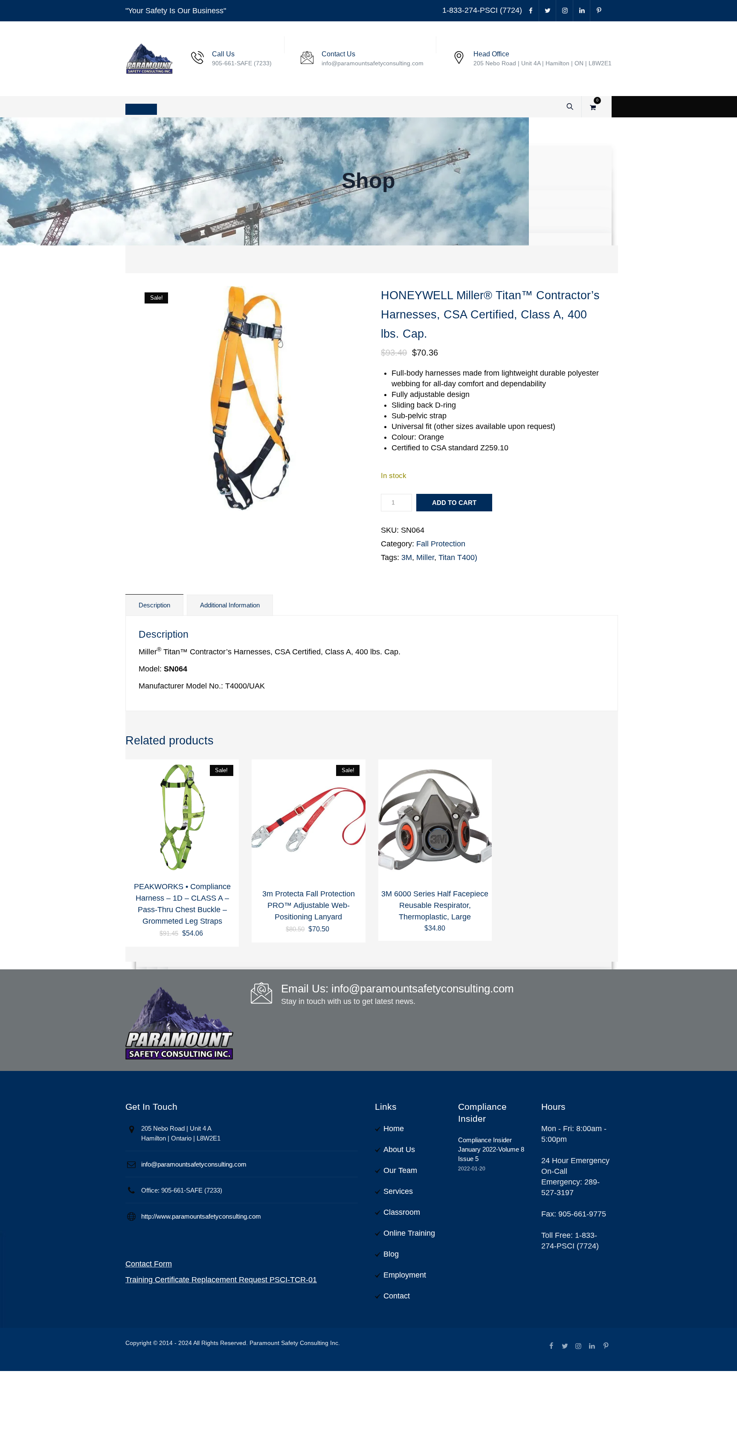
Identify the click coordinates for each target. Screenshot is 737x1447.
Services (398, 1191)
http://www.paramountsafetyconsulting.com (201, 1216)
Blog (391, 1254)
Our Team (400, 1170)
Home (393, 1128)
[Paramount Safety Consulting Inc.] (149, 58)
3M (406, 557)
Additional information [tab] (230, 605)
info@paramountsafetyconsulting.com (194, 1164)
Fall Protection (440, 544)
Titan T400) (457, 557)
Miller (425, 557)
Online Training (409, 1233)
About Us (399, 1149)
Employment (404, 1275)
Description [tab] (154, 605)
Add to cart (454, 502)
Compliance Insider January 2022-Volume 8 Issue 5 (491, 1149)
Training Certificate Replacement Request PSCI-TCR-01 (221, 1279)
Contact (396, 1296)
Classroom (401, 1212)
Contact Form (148, 1264)
